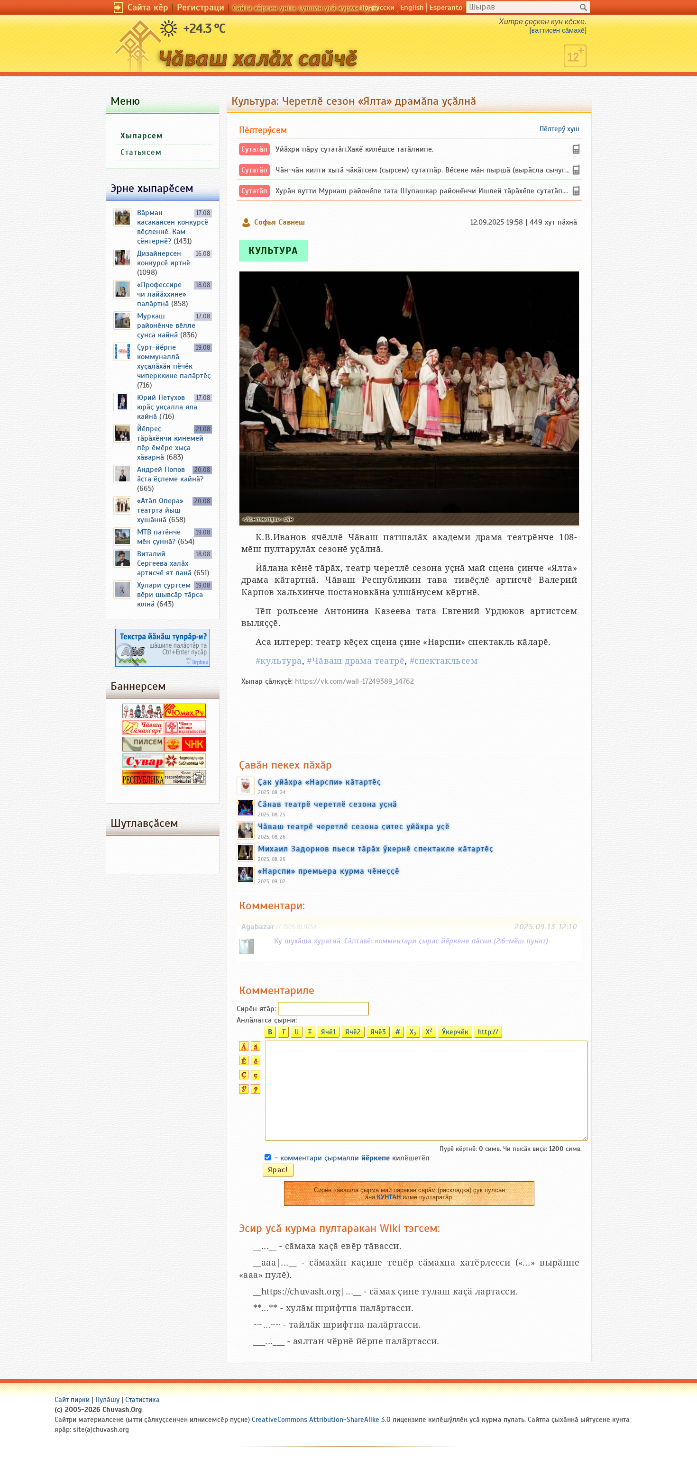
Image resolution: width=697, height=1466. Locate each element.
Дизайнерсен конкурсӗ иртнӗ (163, 258)
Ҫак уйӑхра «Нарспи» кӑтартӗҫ (319, 782)
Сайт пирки (72, 1399)
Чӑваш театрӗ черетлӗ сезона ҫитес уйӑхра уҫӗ (354, 826)
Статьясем (141, 152)
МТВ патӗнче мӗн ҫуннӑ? (159, 536)
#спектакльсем (443, 661)
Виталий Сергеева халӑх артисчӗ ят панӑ (164, 563)
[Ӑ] (242, 1048)
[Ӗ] (242, 1063)
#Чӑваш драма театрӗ (355, 661)
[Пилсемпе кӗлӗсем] (143, 749)
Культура (273, 250)
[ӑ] (254, 1048)
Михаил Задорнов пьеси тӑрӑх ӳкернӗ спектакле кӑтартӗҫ (376, 848)
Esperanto (446, 7)
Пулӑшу (107, 1399)
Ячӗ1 (328, 1032)
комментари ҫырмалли (335, 1158)
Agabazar (257, 927)
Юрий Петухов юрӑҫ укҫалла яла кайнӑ (167, 407)
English (412, 7)
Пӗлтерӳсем (263, 130)
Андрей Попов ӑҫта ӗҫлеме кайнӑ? (170, 474)
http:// (488, 1032)
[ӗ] (254, 1063)
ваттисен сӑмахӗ (558, 30)
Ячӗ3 (378, 1032)
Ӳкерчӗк (455, 1032)
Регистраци (200, 7)
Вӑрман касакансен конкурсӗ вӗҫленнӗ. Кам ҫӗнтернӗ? (172, 227)
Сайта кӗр (148, 7)
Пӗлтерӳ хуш (559, 129)
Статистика (142, 1399)
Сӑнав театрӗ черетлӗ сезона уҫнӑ (327, 804)
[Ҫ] (242, 1077)
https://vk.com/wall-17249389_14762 (354, 681)
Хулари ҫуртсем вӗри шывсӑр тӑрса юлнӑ (170, 594)
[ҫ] (254, 1077)
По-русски (377, 7)
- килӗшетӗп (352, 1158)
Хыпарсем (141, 136)
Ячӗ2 (353, 1032)
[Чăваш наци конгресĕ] (185, 749)
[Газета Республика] (143, 782)
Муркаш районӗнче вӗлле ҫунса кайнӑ (166, 325)
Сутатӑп (254, 149)
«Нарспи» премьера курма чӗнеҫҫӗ (329, 871)
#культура (279, 661)
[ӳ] (254, 1091)
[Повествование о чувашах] (143, 716)
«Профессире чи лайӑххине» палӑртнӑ (161, 294)
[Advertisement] (409, 717)
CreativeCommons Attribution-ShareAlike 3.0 (321, 1419)
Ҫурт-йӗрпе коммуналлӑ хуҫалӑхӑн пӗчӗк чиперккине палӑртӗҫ (174, 361)
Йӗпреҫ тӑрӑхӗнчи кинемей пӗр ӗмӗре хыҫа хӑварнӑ (170, 443)
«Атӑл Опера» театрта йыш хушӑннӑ (160, 510)
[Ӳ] (242, 1091)
